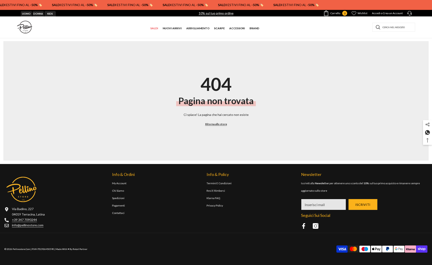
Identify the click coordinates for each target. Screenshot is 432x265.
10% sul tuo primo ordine (216, 13)
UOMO (26, 13)
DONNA (38, 13)
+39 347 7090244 (24, 220)
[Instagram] (315, 225)
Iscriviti (362, 205)
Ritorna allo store (216, 124)
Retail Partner (80, 249)
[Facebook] (303, 225)
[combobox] (393, 27)
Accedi (376, 13)
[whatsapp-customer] (427, 132)
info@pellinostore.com (27, 225)
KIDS (50, 13)
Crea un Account (393, 13)
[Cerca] (393, 27)
